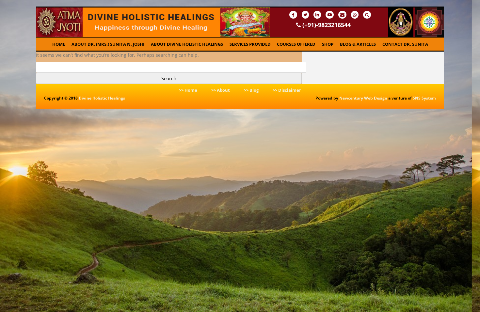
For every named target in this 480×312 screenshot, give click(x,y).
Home (58, 44)
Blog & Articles (358, 44)
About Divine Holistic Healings (187, 44)
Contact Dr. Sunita (405, 44)
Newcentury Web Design (363, 98)
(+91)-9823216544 (326, 25)
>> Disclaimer (287, 90)
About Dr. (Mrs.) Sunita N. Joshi (108, 44)
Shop (327, 44)
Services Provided (250, 44)
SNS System (424, 98)
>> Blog (251, 90)
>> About (220, 90)
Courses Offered (296, 44)
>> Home (188, 90)
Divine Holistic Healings (102, 98)
